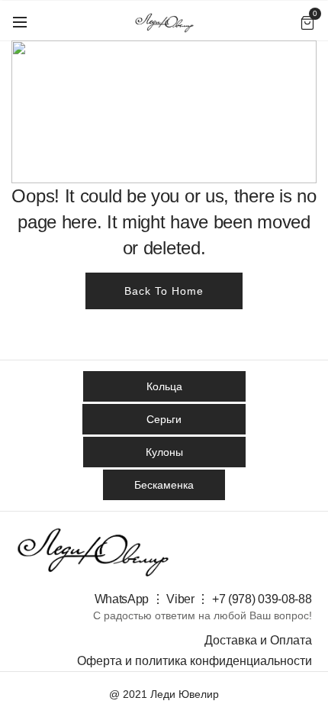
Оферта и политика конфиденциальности (194, 660)
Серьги (164, 419)
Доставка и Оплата (258, 640)
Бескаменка (164, 485)
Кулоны (164, 452)
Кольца (164, 386)
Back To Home (164, 291)
